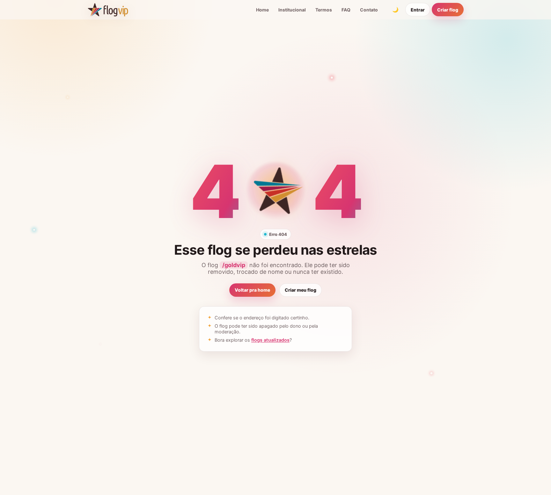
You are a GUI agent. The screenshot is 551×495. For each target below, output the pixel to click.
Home (262, 9)
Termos (323, 9)
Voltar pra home (252, 290)
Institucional (292, 9)
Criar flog (447, 9)
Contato (369, 9)
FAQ (346, 9)
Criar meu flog (300, 290)
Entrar (418, 9)
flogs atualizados (270, 340)
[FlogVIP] (108, 10)
